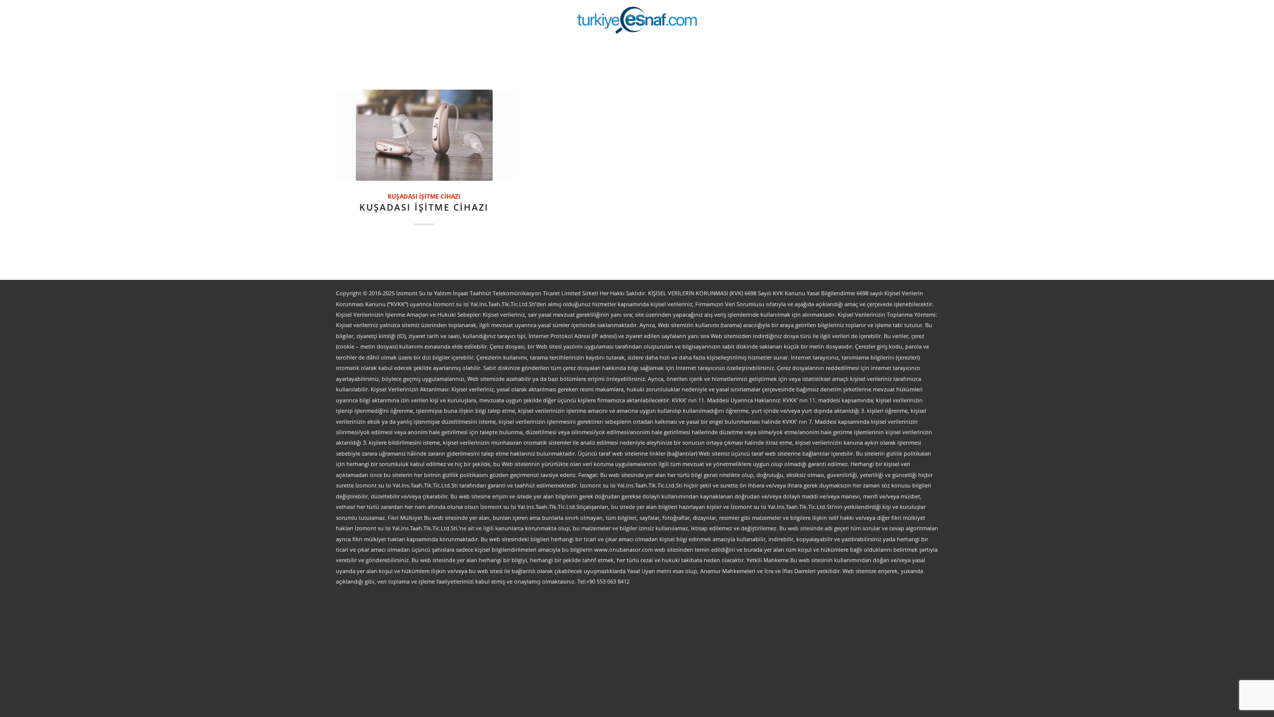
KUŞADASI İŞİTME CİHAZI (424, 196)
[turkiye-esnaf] (637, 20)
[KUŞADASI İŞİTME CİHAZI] (424, 135)
